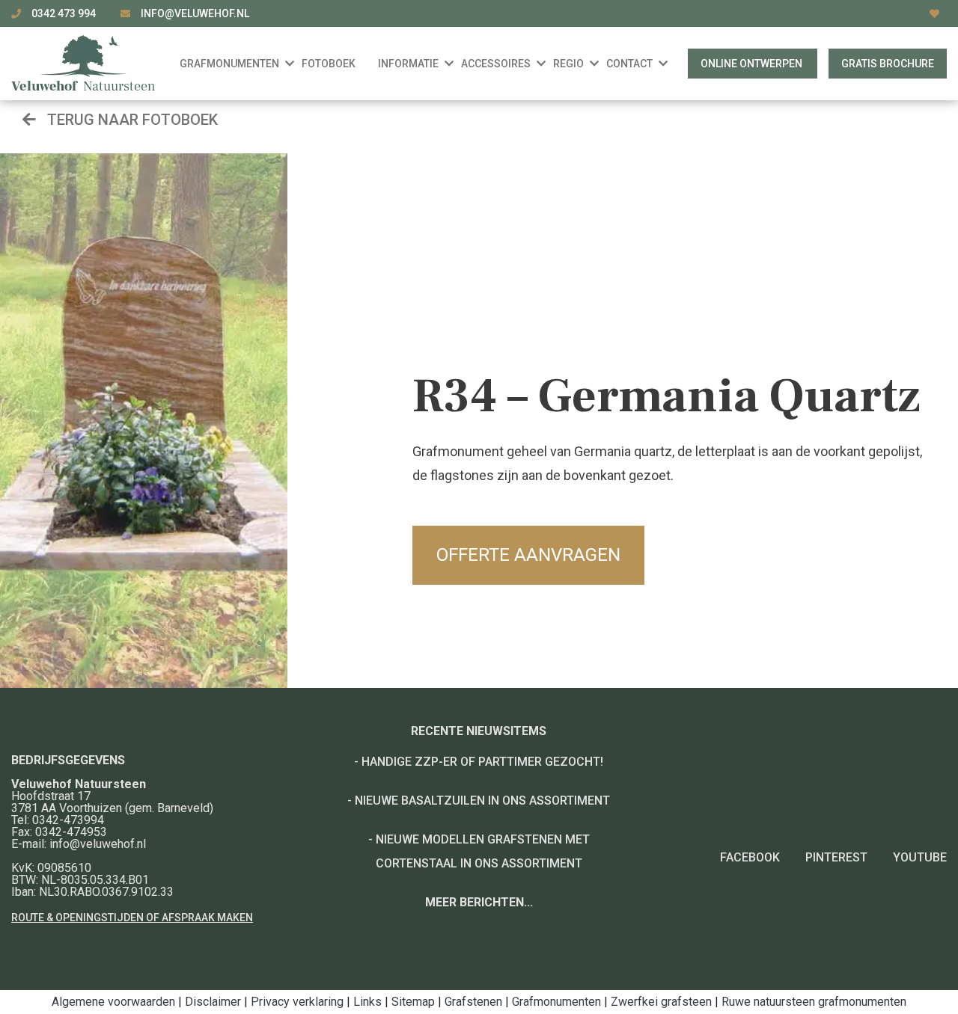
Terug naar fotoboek (130, 120)
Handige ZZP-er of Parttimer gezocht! (482, 762)
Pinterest (836, 857)
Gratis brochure (887, 64)
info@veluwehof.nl (195, 13)
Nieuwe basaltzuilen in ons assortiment (482, 800)
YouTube (920, 857)
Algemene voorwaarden (113, 1002)
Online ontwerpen (753, 64)
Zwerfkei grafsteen (661, 1002)
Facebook (750, 857)
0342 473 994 (64, 13)
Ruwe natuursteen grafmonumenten (813, 1002)
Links (367, 1002)
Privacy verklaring (297, 1002)
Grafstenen (473, 1002)
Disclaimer (213, 1002)
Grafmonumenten (556, 1002)
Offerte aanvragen (528, 554)
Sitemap (413, 1002)
